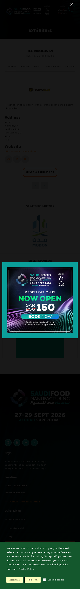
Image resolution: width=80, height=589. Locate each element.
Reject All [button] (32, 580)
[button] (53, 580)
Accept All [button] (15, 580)
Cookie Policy (26, 569)
